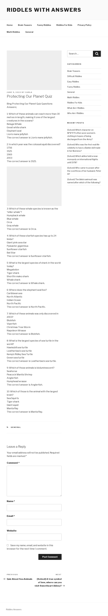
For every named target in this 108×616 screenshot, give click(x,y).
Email (11, 516)
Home (10, 25)
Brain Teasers (25, 25)
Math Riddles (13, 32)
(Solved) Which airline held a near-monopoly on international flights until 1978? (82, 159)
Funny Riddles (44, 25)
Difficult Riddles (74, 76)
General (29, 32)
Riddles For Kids (64, 25)
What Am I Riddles (75, 108)
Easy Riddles (73, 81)
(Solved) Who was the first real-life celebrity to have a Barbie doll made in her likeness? (83, 147)
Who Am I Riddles (75, 113)
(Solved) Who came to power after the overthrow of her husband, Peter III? (84, 171)
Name (11, 501)
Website (11, 530)
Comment (13, 463)
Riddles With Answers (44, 10)
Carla (28, 92)
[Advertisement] (34, 70)
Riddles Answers (14, 609)
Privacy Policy (84, 25)
